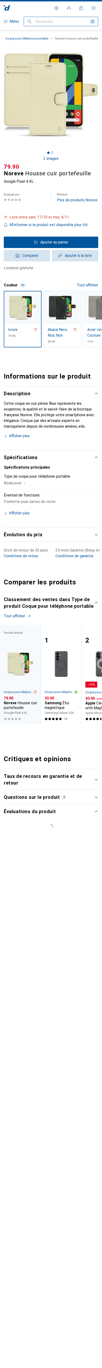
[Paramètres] (56, 8)
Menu (14, 21)
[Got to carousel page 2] (52, 153)
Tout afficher (87, 285)
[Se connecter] (69, 8)
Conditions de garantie (74, 556)
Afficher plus (19, 436)
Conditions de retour (21, 556)
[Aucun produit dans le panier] (93, 8)
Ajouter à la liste (78, 255)
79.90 (11, 166)
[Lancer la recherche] (29, 21)
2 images (51, 158)
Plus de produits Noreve (77, 197)
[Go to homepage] (7, 8)
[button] (51, 217)
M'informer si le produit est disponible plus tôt (48, 225)
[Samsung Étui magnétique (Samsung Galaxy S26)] (61, 674)
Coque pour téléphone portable (26, 38)
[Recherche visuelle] (92, 21)
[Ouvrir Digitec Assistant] (81, 8)
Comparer (30, 255)
